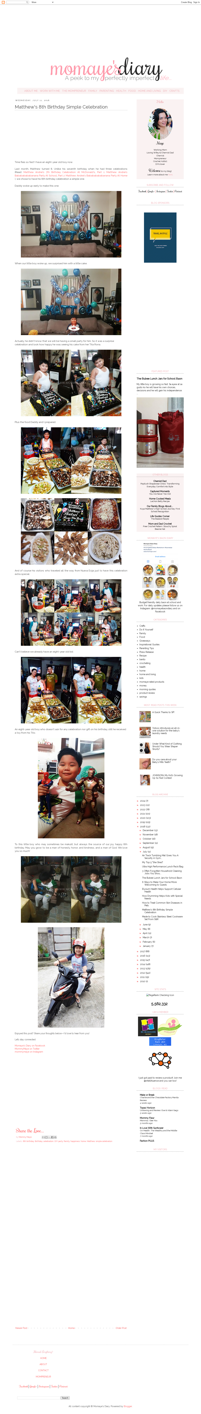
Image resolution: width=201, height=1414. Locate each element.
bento (142, 659)
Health (121, 90)
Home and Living (149, 90)
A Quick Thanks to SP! (163, 712)
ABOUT (43, 1364)
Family (92, 90)
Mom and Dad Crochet (160, 524)
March (146, 937)
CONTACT (43, 1370)
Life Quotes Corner (160, 516)
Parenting (106, 90)
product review (147, 693)
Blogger (128, 1406)
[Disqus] (71, 1190)
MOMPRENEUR (43, 1376)
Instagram (160, 191)
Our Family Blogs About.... (160, 506)
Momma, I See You (148, 1120)
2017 (142, 951)
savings (143, 696)
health (142, 667)
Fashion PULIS (147, 1141)
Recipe (143, 655)
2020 (143, 818)
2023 (143, 805)
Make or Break (147, 1095)
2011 (142, 977)
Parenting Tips (146, 648)
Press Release (146, 652)
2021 (143, 813)
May (145, 929)
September (149, 843)
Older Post (121, 1328)
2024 (143, 801)
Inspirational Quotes (149, 644)
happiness (75, 1141)
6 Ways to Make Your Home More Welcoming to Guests (159, 883)
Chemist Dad (168, 152)
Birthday (38, 1141)
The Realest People (160, 518)
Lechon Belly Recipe (160, 501)
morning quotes (147, 689)
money (143, 685)
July (145, 851)
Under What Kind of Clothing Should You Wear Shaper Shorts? (167, 746)
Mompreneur (160, 158)
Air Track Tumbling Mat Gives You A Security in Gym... (160, 856)
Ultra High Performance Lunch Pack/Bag (162, 866)
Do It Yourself (146, 629)
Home (71, 1328)
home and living (147, 674)
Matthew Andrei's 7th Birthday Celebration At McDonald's (59, 172)
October (147, 839)
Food (132, 90)
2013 (143, 968)
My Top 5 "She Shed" (152, 862)
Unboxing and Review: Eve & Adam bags (159, 1110)
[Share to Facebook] (52, 1137)
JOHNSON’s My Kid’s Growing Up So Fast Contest (167, 776)
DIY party (58, 1141)
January (147, 946)
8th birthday (28, 1141)
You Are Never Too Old (160, 494)
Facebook (142, 191)
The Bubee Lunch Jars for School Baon (159, 378)
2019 (143, 822)
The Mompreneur (74, 90)
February (147, 942)
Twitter (170, 191)
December (148, 830)
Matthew (91, 1141)
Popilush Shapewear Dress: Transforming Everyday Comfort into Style (160, 485)
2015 (142, 960)
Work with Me (50, 90)
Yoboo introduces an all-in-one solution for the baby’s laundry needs (166, 731)
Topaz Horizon (147, 1107)
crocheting (144, 663)
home (83, 1141)
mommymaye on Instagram (29, 1052)
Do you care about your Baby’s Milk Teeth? (164, 760)
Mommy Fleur (147, 1118)
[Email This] (43, 1137)
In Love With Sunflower (151, 1128)
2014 (143, 964)
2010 (143, 981)
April (145, 933)
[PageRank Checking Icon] (160, 995)
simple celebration (104, 1141)
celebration (48, 1141)
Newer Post (21, 1328)
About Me (31, 90)
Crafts (174, 90)
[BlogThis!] (46, 1137)
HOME (43, 1358)
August (146, 847)
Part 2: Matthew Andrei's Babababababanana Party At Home (92, 175)
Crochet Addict (160, 161)
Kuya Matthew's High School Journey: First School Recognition (160, 510)
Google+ (151, 191)
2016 (143, 956)
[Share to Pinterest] (55, 1137)
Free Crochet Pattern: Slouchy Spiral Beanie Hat (160, 527)
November (148, 834)
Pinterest (178, 191)
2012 (143, 973)
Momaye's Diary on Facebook (30, 1045)
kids (141, 678)
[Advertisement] (100, 28)
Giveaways (144, 640)
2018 (143, 826)
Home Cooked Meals (160, 498)
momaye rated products (151, 682)
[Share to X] (49, 1137)
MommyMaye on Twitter (27, 1049)
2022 (143, 809)
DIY (165, 90)
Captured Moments (160, 491)
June (145, 924)
